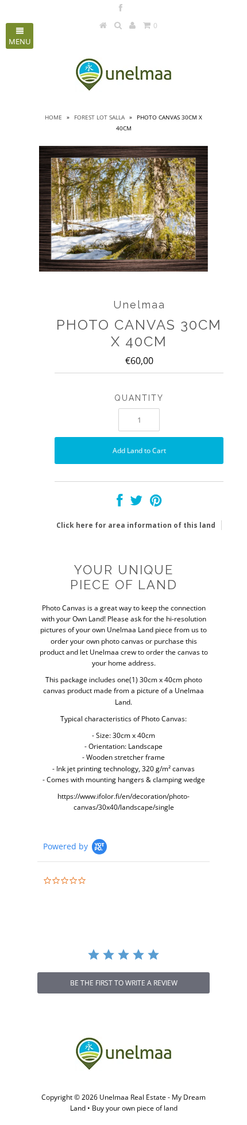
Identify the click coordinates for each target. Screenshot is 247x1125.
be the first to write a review (123, 983)
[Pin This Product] (156, 503)
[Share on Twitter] (136, 503)
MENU (19, 41)
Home (53, 117)
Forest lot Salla (99, 117)
